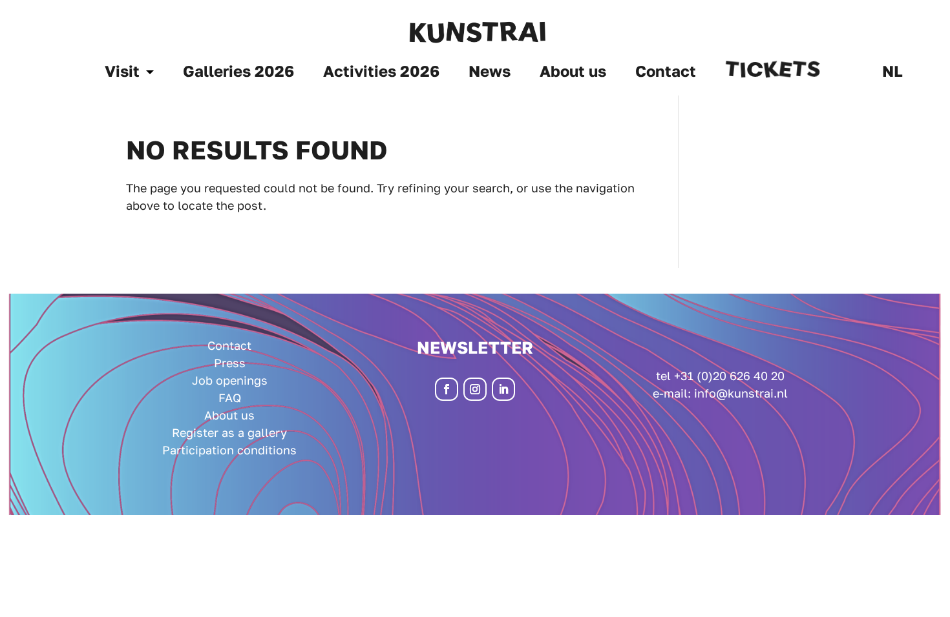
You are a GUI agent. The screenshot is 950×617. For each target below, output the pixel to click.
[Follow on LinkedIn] (503, 389)
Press (230, 363)
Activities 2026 (381, 73)
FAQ (229, 397)
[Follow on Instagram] (475, 389)
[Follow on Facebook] (446, 389)
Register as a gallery (229, 432)
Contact (665, 73)
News (490, 73)
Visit (122, 73)
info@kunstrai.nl (741, 393)
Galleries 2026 (238, 73)
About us (573, 73)
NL (892, 73)
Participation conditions (229, 450)
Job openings (230, 380)
